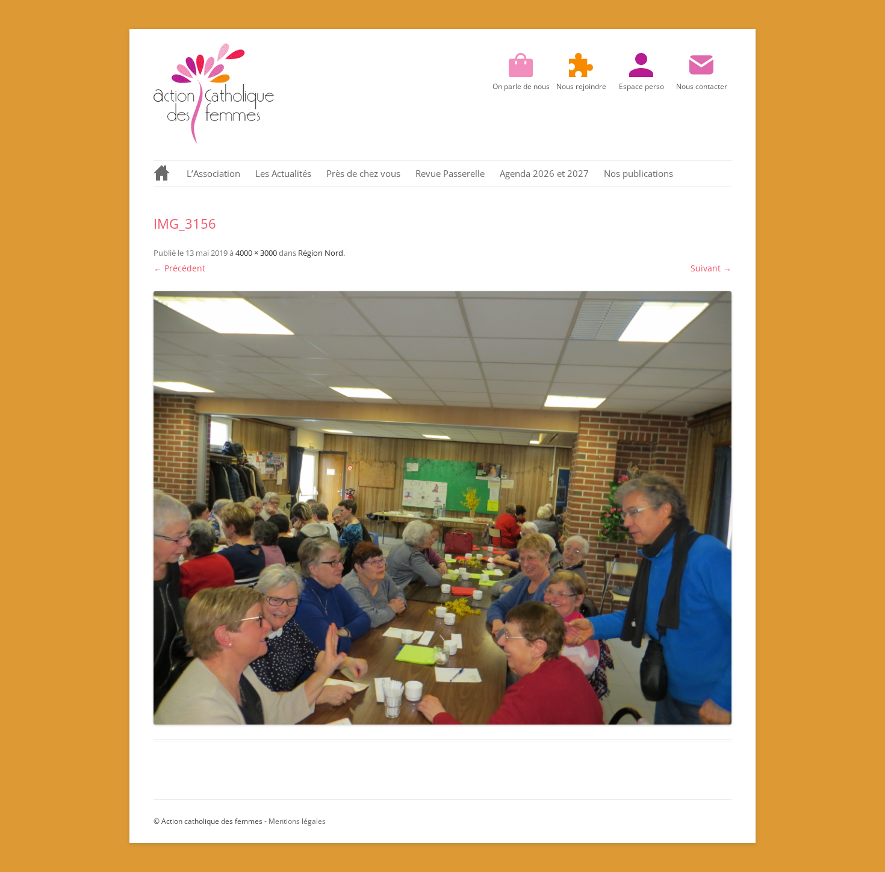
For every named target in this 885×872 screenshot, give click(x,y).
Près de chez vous (363, 173)
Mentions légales (297, 821)
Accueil (163, 173)
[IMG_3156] (442, 508)
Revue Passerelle (450, 173)
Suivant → (711, 268)
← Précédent (179, 268)
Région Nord (320, 252)
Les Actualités (283, 173)
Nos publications (638, 173)
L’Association (213, 173)
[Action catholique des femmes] (214, 141)
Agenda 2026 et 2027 (544, 173)
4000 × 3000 (256, 252)
